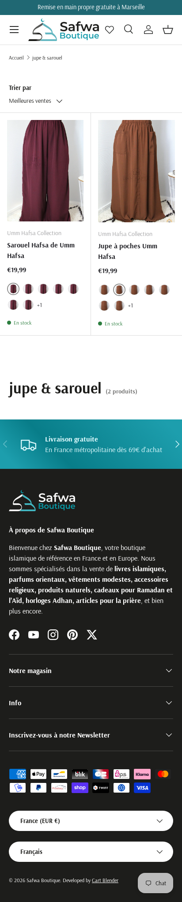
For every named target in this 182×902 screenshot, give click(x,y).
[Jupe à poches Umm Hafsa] (136, 171)
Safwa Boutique (43, 880)
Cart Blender (105, 880)
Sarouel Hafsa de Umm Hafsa (41, 250)
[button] (168, 29)
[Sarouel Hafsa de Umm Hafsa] (45, 171)
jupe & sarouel (47, 57)
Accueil (16, 57)
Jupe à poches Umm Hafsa (127, 251)
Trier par (20, 88)
